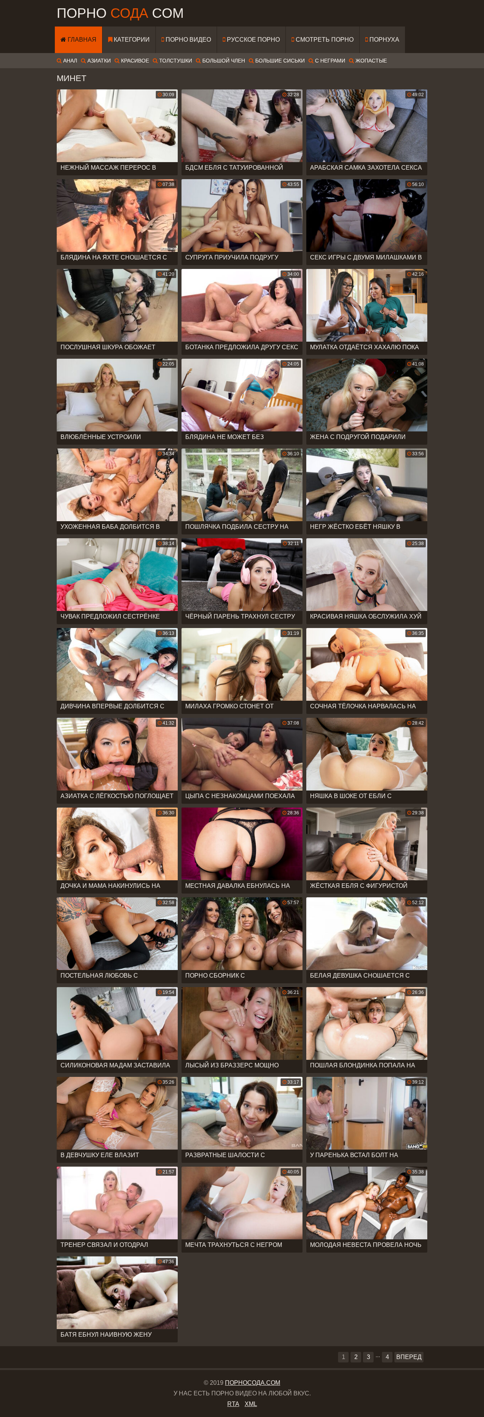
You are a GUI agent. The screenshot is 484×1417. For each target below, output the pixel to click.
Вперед (409, 1357)
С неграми (329, 61)
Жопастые (370, 61)
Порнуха (383, 39)
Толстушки (175, 61)
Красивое (134, 61)
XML (251, 1404)
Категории (131, 39)
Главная (81, 39)
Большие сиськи (279, 61)
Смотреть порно (324, 39)
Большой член (223, 61)
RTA (233, 1404)
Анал (69, 61)
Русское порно (252, 39)
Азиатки (98, 61)
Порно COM (120, 13)
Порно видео (187, 39)
